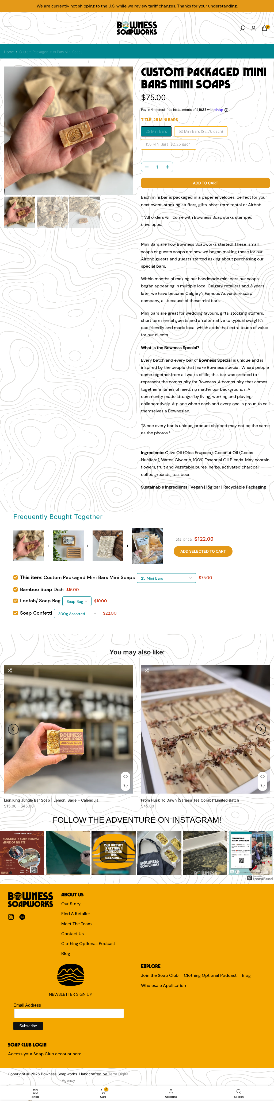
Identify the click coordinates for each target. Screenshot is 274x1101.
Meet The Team (76, 924)
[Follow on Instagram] (11, 917)
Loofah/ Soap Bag (40, 601)
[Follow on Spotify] (22, 917)
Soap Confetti (36, 613)
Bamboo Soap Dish (42, 589)
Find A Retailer (75, 913)
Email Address (27, 1005)
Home (9, 52)
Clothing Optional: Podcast (88, 943)
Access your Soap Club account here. (45, 1054)
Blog (65, 953)
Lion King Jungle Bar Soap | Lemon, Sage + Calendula (51, 800)
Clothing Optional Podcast (210, 975)
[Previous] (13, 729)
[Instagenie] (260, 878)
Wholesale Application (163, 985)
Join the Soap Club (159, 975)
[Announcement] (137, 6)
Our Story (71, 904)
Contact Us (72, 933)
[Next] (260, 729)
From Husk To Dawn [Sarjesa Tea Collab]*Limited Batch (190, 800)
